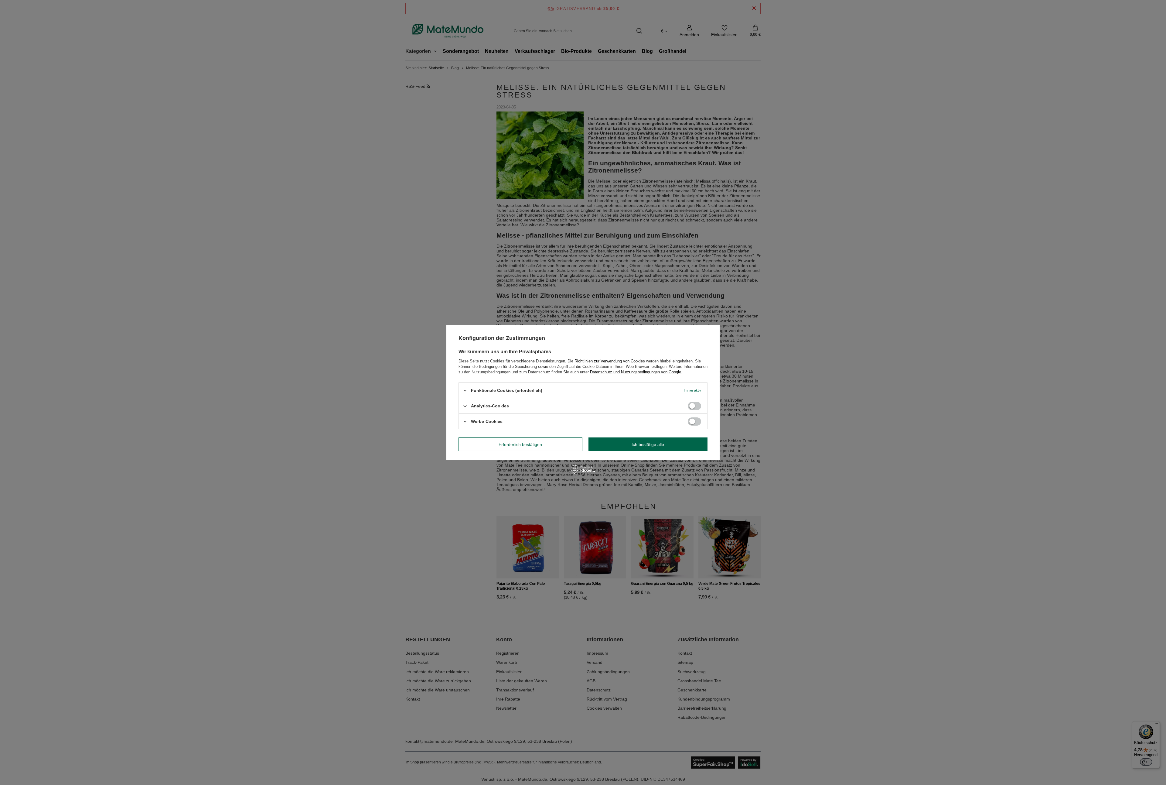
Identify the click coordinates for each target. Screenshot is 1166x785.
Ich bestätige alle (648, 444)
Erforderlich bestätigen (520, 444)
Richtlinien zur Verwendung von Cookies (609, 361)
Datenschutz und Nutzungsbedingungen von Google (635, 372)
